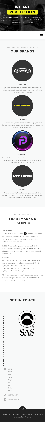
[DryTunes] (22, 176)
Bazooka (22, 84)
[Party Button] (22, 141)
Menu (41, 35)
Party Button (22, 155)
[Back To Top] (22, 409)
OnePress (39, 414)
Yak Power (22, 119)
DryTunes (22, 190)
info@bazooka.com (14, 399)
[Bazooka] (22, 70)
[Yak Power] (22, 106)
